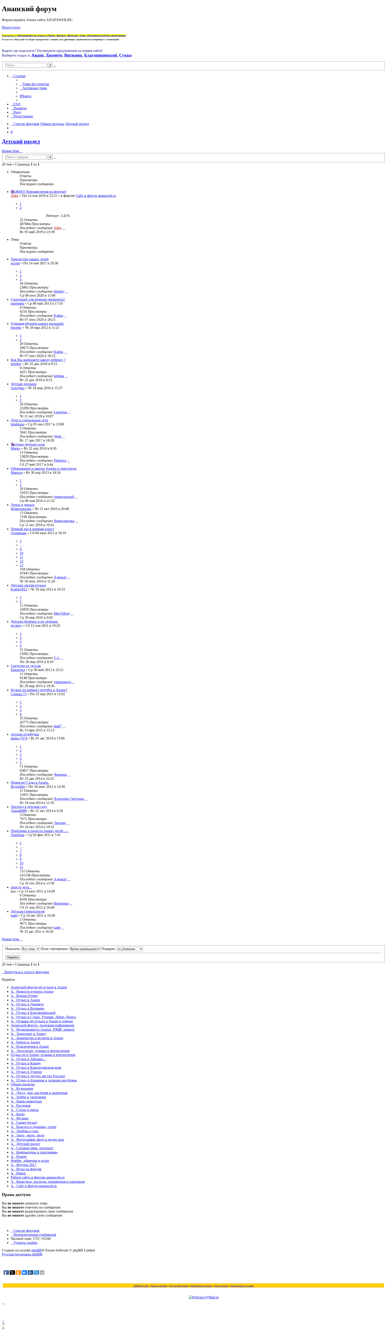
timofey (59, 291)
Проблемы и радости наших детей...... (40, 831)
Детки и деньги (22, 505)
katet (14, 915)
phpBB (36, 1250)
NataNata (17, 835)
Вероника (61, 903)
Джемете (54, 55)
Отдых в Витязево (179, 1286)
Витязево (73, 55)
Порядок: (108, 949)
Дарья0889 (19, 811)
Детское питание (24, 384)
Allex (15, 196)
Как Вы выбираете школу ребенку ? (38, 360)
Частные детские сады (28, 444)
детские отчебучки (25, 734)
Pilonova (60, 460)
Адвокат (60, 577)
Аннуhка (17, 388)
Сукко (125, 55)
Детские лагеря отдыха (28, 585)
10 (21, 553)
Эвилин (60, 823)
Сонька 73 (18, 694)
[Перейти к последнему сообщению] (63, 228)
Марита (16, 472)
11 (21, 557)
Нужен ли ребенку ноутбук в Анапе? (39, 690)
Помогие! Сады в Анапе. (30, 782)
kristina (16, 364)
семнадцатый (64, 497)
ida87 (58, 726)
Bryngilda (18, 786)
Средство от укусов (26, 666)
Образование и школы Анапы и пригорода (43, 468)
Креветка (18, 670)
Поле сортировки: (55, 949)
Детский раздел (21, 141)
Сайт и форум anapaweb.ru (96, 196)
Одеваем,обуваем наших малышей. (37, 323)
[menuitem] (34, 84)
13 (21, 565)
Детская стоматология (28, 911)
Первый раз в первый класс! (32, 529)
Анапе (37, 55)
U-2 (56, 658)
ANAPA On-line (141, 1286)
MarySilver (62, 613)
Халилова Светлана (69, 799)
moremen (17, 303)
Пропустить (11, 27)
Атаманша (18, 533)
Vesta (57, 436)
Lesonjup (60, 412)
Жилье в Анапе (159, 1286)
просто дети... (21, 887)
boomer (16, 327)
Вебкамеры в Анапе (201, 1286)
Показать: (13, 949)
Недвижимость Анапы (242, 1286)
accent (15, 263)
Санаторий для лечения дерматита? (38, 299)
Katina (58, 315)
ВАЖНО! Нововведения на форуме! (38, 191)
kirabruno (17, 424)
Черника (60, 774)
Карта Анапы (221, 1286)
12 (21, 561)
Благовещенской (100, 55)
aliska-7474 (19, 738)
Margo (15, 448)
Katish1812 (19, 589)
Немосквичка (21, 509)
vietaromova (62, 682)
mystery (16, 625)
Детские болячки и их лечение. (34, 621)
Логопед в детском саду (29, 807)
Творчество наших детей (30, 259)
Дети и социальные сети (29, 420)
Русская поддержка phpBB (22, 1254)
